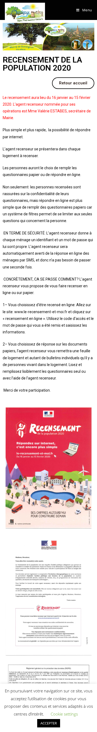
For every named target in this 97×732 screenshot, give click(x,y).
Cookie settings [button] (64, 714)
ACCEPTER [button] (48, 723)
